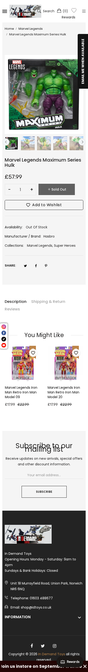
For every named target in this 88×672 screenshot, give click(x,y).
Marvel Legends (39, 245)
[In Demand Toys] (25, 11)
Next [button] (82, 142)
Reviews (12, 309)
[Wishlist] (74, 11)
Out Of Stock (65, 378)
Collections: (14, 245)
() (65, 11)
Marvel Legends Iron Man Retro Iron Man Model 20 (64, 392)
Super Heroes (65, 245)
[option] (12, 143)
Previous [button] (5, 142)
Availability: (14, 227)
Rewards (68, 17)
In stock (22, 378)
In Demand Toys (51, 654)
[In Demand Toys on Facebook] (32, 646)
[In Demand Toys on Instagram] (54, 646)
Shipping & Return (48, 301)
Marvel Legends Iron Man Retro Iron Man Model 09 (21, 392)
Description (16, 301)
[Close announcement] (85, 666)
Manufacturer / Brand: (23, 236)
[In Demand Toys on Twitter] (43, 646)
